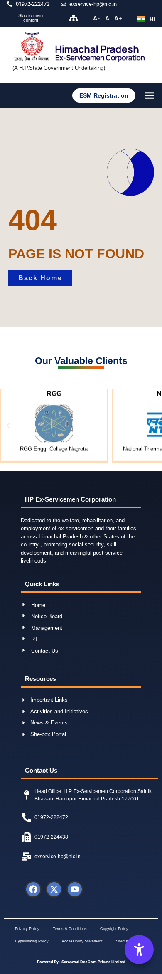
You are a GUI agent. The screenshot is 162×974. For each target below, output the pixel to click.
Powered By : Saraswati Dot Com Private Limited (81, 961)
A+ (118, 18)
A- (96, 18)
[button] (149, 95)
